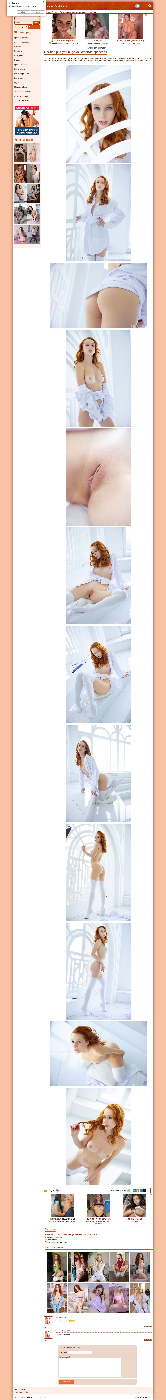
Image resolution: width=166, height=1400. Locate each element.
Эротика (29, 1397)
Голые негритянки (21, 74)
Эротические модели (22, 92)
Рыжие (17, 60)
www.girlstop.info (21, 1392)
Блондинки (18, 56)
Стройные (82, 1235)
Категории (48, 6)
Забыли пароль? (21, 27)
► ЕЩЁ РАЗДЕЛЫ (21, 101)
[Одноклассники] (137, 1190)
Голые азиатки (20, 78)
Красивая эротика (21, 38)
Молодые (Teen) (20, 87)
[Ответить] (148, 1326)
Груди (16, 83)
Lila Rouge (58, 1237)
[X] (144, 1190)
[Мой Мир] (141, 1190)
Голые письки (19, 69)
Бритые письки (93, 1235)
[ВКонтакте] (134, 1190)
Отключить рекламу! (97, 48)
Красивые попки (20, 65)
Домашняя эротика (22, 42)
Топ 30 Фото (61, 6)
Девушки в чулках (21, 96)
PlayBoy (17, 47)
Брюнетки (18, 51)
